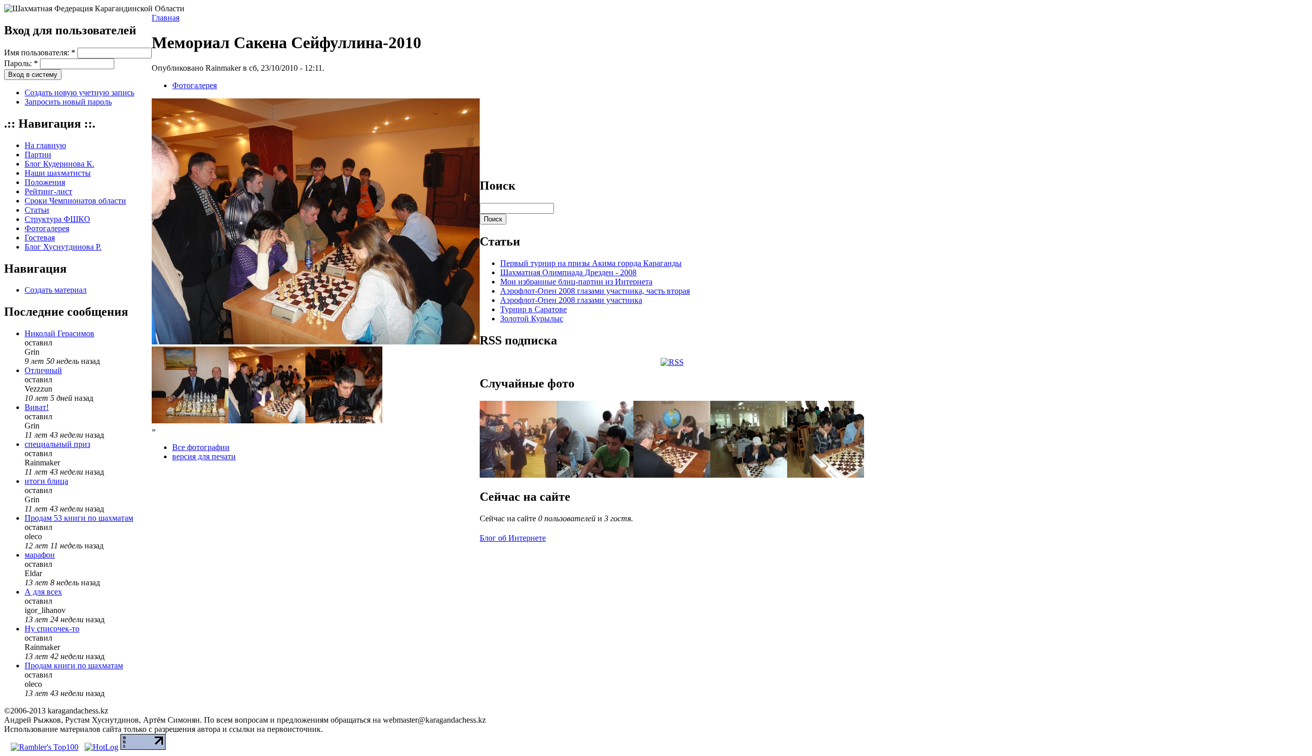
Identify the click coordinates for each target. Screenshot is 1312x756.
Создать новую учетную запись (79, 92)
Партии (38, 154)
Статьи (37, 210)
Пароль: (21, 63)
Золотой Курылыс (531, 318)
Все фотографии (201, 447)
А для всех (43, 591)
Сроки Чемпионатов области (75, 200)
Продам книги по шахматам (74, 665)
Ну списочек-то (52, 628)
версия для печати (204, 456)
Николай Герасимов (59, 333)
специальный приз (57, 444)
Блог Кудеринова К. (59, 163)
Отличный (43, 370)
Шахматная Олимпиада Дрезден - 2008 (568, 272)
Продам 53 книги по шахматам (79, 518)
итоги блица (46, 481)
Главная (165, 17)
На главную (45, 145)
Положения (45, 182)
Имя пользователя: (39, 52)
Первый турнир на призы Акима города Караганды (591, 263)
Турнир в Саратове (533, 309)
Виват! (37, 407)
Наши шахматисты (58, 173)
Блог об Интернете (513, 538)
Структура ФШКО (57, 219)
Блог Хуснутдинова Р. (63, 246)
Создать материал (56, 289)
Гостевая (40, 237)
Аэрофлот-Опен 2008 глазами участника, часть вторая (595, 291)
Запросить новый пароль (68, 101)
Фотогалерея (47, 228)
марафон (40, 554)
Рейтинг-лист (48, 191)
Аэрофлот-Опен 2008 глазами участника (571, 300)
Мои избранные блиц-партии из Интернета (576, 281)
